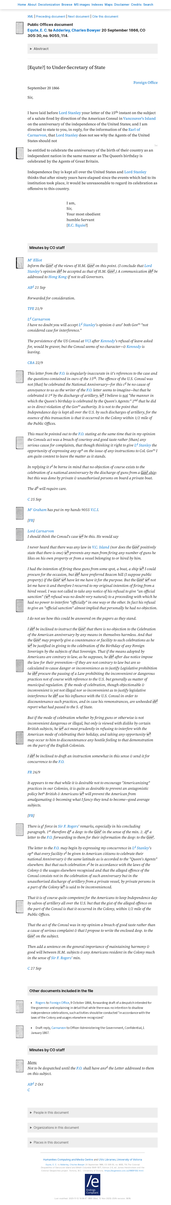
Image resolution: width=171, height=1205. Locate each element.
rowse (67, 4)
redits (136, 4)
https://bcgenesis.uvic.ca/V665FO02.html (123, 1170)
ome (22, 4)
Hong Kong (57, 276)
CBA (31, 362)
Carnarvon (59, 1028)
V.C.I (94, 509)
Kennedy (108, 340)
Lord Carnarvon (41, 531)
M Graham (37, 509)
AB (31, 287)
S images (82, 4)
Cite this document (105, 16)
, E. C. (38, 30)
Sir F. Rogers (68, 826)
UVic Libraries (107, 1159)
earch (148, 4)
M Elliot (35, 260)
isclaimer (121, 4)
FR (31, 520)
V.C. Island (100, 547)
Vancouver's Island (139, 118)
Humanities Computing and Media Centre (68, 1159)
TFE (31, 308)
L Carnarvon (39, 319)
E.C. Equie (76, 225)
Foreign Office (145, 82)
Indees (97, 4)
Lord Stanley (70, 112)
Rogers (40, 1002)
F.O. (62, 373)
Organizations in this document (56, 1128)
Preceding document (50, 16)
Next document (78, 16)
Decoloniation (49, 4)
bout (32, 4)
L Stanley (87, 324)
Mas (109, 4)
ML (30, 16)
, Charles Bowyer (77, 30)
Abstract (41, 49)
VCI (88, 340)
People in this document (51, 1113)
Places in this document (51, 1142)
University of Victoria (129, 1159)
